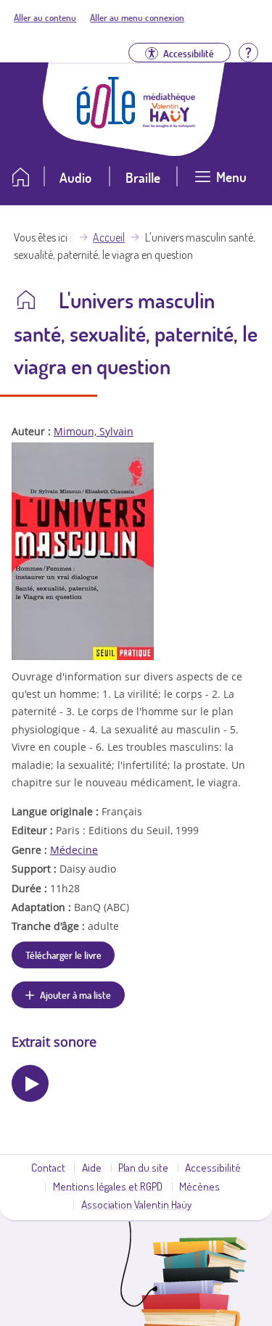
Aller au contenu (45, 17)
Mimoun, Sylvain (93, 431)
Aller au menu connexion (137, 17)
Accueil (109, 237)
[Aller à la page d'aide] (248, 51)
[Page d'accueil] (106, 124)
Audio (75, 177)
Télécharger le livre (63, 954)
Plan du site (143, 1167)
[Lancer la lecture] (30, 1083)
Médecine (74, 850)
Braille (142, 177)
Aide (92, 1167)
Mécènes (199, 1186)
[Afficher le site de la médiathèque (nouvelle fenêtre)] (169, 123)
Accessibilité (213, 1167)
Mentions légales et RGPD (107, 1186)
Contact (48, 1167)
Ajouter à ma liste (75, 994)
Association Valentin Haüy (136, 1204)
